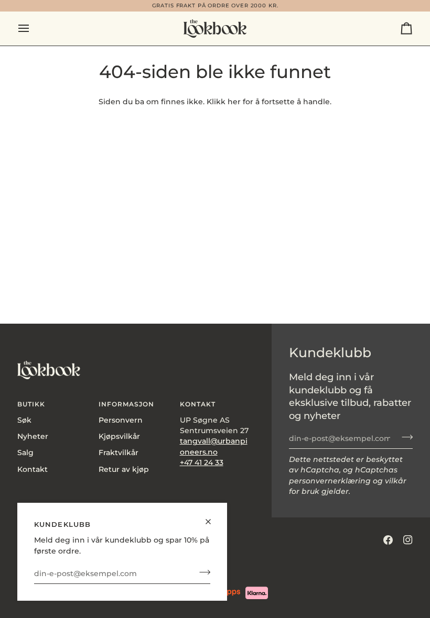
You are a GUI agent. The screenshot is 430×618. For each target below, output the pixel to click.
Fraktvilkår (118, 452)
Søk (24, 420)
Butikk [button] (31, 404)
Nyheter (32, 436)
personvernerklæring (330, 481)
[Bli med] (201, 572)
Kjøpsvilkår (119, 436)
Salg (25, 452)
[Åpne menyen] (33, 29)
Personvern (121, 420)
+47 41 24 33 (201, 462)
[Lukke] (212, 517)
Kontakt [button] (198, 404)
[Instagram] (408, 540)
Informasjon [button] (127, 404)
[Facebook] (388, 540)
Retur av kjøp (124, 469)
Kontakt (32, 469)
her (234, 101)
